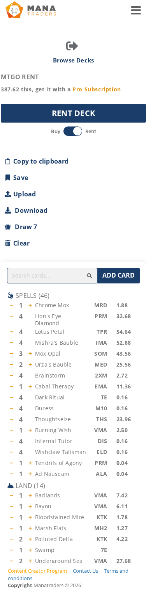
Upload (24, 194)
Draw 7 (24, 227)
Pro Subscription (96, 89)
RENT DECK (73, 113)
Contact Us (85, 570)
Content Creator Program (37, 570)
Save (20, 177)
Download (29, 210)
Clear (21, 243)
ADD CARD (118, 275)
